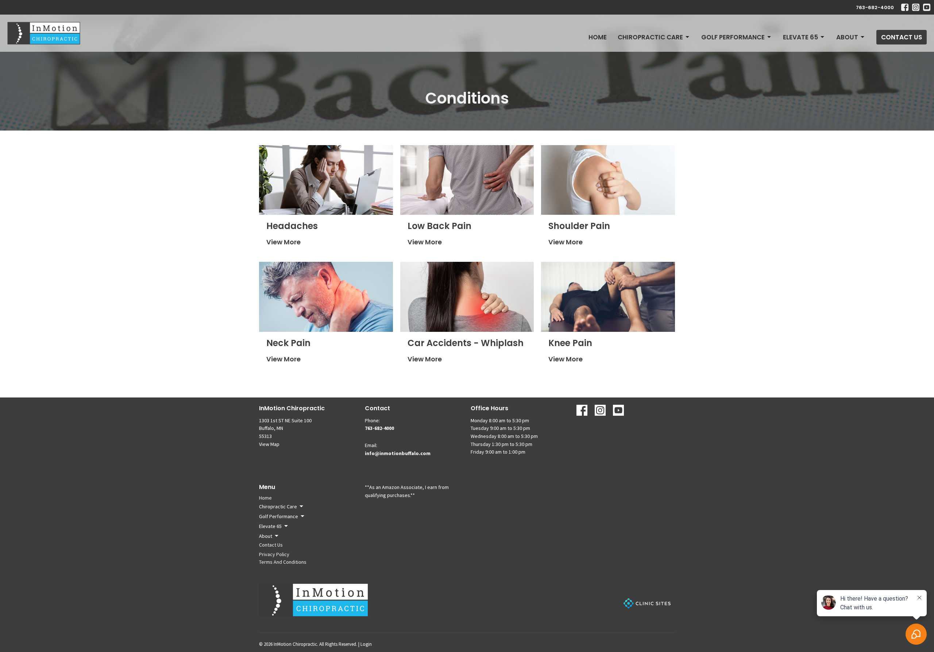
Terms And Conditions (282, 562)
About (847, 37)
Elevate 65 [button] (270, 526)
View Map (269, 444)
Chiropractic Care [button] (278, 506)
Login (366, 644)
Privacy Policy (274, 554)
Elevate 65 (800, 37)
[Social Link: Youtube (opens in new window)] (926, 7)
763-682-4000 (875, 7)
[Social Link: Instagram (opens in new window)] (915, 7)
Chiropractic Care (650, 37)
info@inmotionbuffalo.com (398, 453)
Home (597, 37)
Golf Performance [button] (278, 516)
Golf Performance (733, 37)
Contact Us (901, 37)
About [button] (265, 536)
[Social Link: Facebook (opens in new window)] (904, 7)
